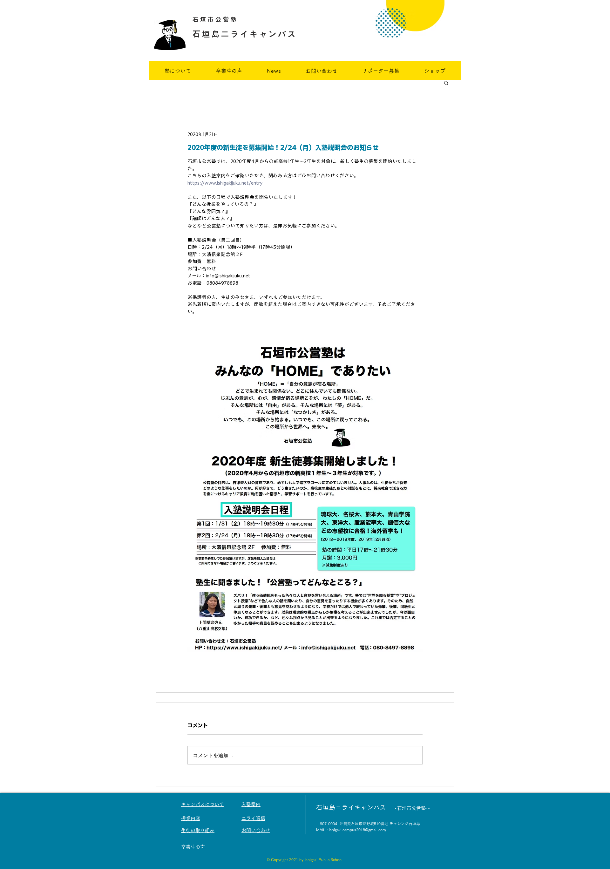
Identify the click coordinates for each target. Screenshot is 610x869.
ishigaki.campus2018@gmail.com (357, 830)
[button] (446, 82)
